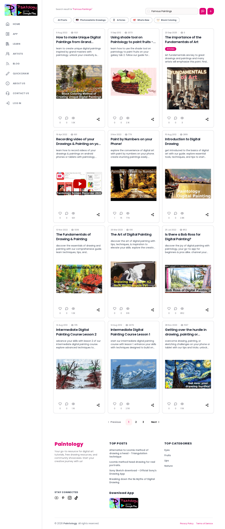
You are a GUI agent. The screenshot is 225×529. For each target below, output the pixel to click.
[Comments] (66, 118)
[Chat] (202, 11)
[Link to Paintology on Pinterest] (63, 498)
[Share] (98, 119)
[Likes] (60, 118)
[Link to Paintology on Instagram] (70, 498)
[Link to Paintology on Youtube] (56, 498)
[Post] (210, 11)
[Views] (73, 118)
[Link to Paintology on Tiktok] (76, 498)
